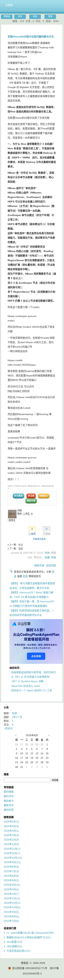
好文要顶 (18, 496)
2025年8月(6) (11, 866)
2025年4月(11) (12, 884)
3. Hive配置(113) (13, 941)
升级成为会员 (39, 539)
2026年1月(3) (11, 844)
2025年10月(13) (13, 857)
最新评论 (9, 805)
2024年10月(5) (12, 907)
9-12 (20, 544)
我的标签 (9, 809)
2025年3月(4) (11, 889)
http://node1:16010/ (19, 390)
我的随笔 (9, 791)
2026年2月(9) (11, 839)
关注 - (29, 513)
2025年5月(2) (11, 880)
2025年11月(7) (12, 853)
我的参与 (9, 800)
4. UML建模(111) (13, 946)
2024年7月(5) (11, 920)
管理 (50, 16)
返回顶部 (51, 565)
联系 (35, 16)
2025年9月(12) (12, 862)
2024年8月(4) (11, 916)
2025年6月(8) (11, 875)
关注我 (31, 496)
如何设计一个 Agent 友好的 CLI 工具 (31, 690)
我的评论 (9, 796)
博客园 (7, 16)
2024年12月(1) (12, 902)
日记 (20, 548)
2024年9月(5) (11, 912)
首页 (20, 16)
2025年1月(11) (12, 898)
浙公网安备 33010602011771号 (29, 968)
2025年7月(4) (11, 871)
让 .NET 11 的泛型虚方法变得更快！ (31, 676)
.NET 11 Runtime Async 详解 (27, 681)
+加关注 (11, 520)
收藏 (47, 557)
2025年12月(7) (12, 848)
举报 (53, 557)
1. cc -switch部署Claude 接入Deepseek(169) (29, 932)
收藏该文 (43, 496)
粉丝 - (21, 513)
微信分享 (31, 500)
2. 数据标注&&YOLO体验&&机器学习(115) (27, 937)
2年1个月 (17, 717)
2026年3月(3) (11, 835)
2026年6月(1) (11, 821)
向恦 (19, 510)
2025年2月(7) (11, 893)
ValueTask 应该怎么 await (25, 685)
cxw (9, 5)
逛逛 (25, 576)
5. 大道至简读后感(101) (17, 950)
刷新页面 (39, 565)
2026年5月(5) (11, 826)
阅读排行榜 (10, 928)
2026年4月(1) (11, 830)
